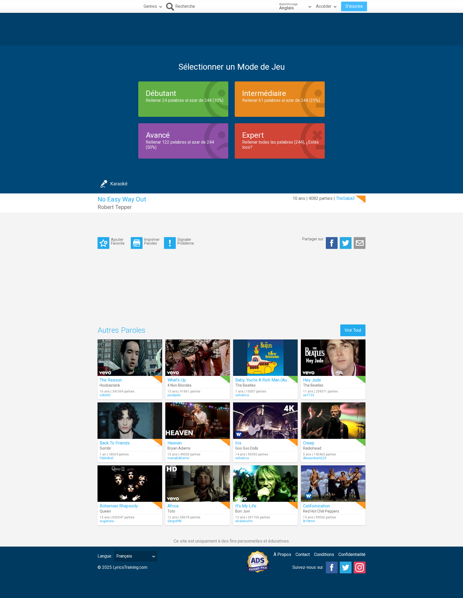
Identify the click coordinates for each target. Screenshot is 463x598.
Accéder (323, 6)
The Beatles (245, 385)
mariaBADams (178, 458)
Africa (172, 506)
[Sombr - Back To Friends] (130, 420)
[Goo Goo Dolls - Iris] (265, 420)
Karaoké (119, 183)
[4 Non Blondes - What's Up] (197, 357)
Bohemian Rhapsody (119, 506)
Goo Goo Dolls (246, 448)
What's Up (176, 380)
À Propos (282, 554)
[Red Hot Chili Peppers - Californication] (333, 483)
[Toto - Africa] (197, 483)
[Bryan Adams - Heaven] (197, 420)
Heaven (174, 443)
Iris (238, 443)
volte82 (105, 395)
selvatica (242, 395)
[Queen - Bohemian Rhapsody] (130, 483)
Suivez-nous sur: (308, 567)
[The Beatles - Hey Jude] (333, 357)
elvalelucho (243, 521)
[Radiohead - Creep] (333, 420)
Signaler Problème (185, 241)
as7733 (308, 395)
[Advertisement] (231, 29)
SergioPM (174, 521)
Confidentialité (351, 554)
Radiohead (312, 448)
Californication (316, 506)
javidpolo (174, 395)
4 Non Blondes (179, 385)
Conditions (324, 554)
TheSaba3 (345, 198)
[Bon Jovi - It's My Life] (265, 483)
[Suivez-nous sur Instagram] (359, 567)
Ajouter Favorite (118, 241)
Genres (150, 6)
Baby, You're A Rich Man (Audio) (264, 380)
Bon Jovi (242, 511)
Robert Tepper (115, 207)
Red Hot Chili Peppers (321, 511)
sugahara (107, 521)
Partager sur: (313, 239)
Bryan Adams (179, 448)
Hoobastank (110, 385)
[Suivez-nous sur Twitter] (346, 567)
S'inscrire (354, 6)
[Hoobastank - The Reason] (130, 357)
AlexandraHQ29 (314, 458)
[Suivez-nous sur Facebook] (332, 567)
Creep (308, 443)
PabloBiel (106, 458)
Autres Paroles (121, 330)
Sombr (105, 448)
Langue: (105, 556)
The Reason (111, 380)
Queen (105, 511)
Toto (171, 511)
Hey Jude (312, 380)
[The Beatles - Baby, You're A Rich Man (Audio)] (265, 357)
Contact (303, 554)
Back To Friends (115, 443)
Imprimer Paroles (152, 241)
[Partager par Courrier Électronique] (359, 243)
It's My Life (245, 506)
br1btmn (309, 521)
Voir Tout (353, 330)
